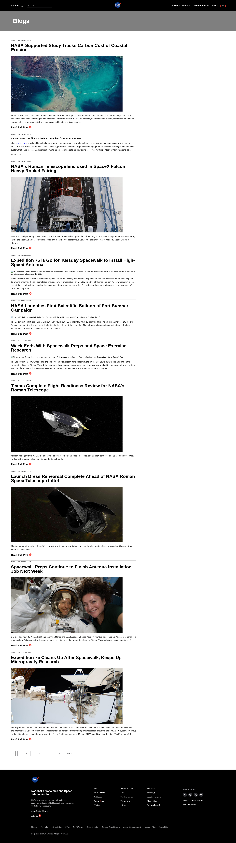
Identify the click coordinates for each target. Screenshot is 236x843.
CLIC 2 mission (21, 143)
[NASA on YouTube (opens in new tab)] (201, 795)
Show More (16, 155)
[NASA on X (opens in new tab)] (196, 795)
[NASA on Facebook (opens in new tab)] (185, 795)
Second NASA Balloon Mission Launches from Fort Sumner (46, 138)
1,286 (59, 753)
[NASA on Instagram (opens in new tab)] (190, 795)
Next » (69, 753)
